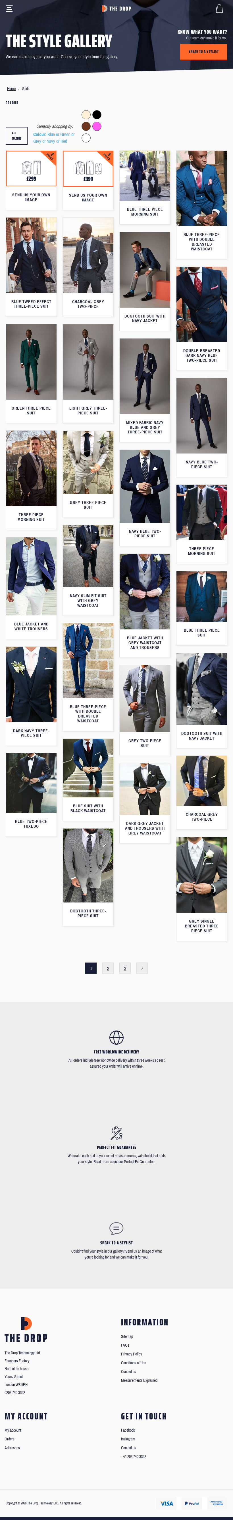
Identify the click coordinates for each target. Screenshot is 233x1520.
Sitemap (127, 1336)
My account (13, 1430)
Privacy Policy (131, 1354)
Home (11, 89)
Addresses (12, 1448)
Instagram (128, 1439)
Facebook (128, 1430)
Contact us (128, 1372)
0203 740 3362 (15, 1393)
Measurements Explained (139, 1380)
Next (142, 968)
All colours (16, 136)
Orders (9, 1439)
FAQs (125, 1345)
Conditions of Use (133, 1363)
